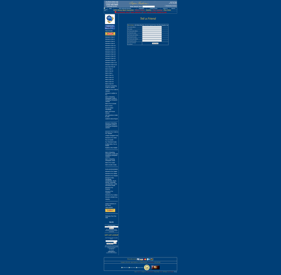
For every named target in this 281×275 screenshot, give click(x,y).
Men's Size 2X (109, 77)
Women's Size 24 (110, 58)
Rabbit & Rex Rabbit (111, 147)
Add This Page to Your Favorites (173, 3)
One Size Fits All (110, 67)
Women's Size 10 (110, 45)
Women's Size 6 (110, 41)
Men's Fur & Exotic (110, 103)
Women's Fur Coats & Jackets (111, 90)
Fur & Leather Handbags (109, 108)
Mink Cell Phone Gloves (110, 112)
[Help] (115, 243)
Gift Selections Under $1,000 (111, 115)
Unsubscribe (111, 231)
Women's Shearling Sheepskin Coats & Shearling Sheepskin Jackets (111, 125)
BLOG (111, 222)
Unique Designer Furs (111, 135)
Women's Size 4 (110, 39)
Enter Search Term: (136, 6)
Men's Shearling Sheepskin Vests (110, 159)
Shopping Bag (169, 5)
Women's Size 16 (110, 52)
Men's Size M (109, 71)
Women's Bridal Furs (111, 197)
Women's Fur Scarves (109, 188)
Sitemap (175, 271)
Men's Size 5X (109, 84)
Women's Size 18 (110, 54)
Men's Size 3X (109, 79)
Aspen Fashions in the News (110, 204)
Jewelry (107, 199)
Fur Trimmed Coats (111, 142)
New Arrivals (109, 31)
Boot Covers (109, 105)
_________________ (111, 121)
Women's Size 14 (110, 50)
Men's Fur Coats (110, 162)
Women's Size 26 (110, 60)
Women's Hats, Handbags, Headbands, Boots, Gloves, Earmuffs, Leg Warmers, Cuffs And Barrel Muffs (111, 181)
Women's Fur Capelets (109, 192)
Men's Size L (109, 73)
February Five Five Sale (110, 216)
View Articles (109, 207)
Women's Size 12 (110, 47)
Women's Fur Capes (111, 171)
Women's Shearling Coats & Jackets (111, 86)
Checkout (174, 5)
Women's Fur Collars (111, 195)
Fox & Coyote (109, 140)
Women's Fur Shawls (111, 175)
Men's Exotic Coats (110, 165)
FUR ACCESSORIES (111, 169)
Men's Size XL (109, 75)
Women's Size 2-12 (111, 62)
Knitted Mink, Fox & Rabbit (111, 144)
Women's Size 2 (110, 37)
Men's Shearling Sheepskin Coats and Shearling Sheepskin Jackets (111, 155)
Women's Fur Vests (111, 137)
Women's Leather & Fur (111, 93)
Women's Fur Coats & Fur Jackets (111, 132)
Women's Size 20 (110, 56)
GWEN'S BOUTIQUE (111, 119)
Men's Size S (109, 69)
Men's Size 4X (109, 81)
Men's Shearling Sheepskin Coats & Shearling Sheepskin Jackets (111, 99)
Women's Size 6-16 (111, 64)
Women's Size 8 (110, 43)
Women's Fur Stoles (111, 173)
